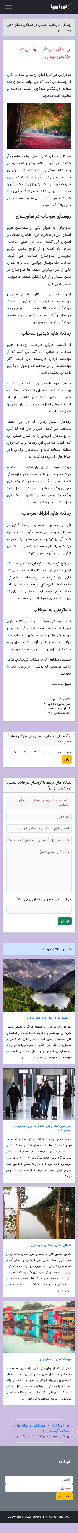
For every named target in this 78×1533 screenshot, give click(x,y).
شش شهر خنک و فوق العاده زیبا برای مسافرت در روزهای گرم (42, 1128)
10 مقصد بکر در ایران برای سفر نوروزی (49, 1018)
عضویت (64, 1496)
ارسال (65, 921)
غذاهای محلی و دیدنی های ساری (51, 1245)
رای (66, 759)
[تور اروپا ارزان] (62, 7)
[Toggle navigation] (9, 7)
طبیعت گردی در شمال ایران (55, 1359)
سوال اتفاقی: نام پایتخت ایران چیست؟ (44, 899)
